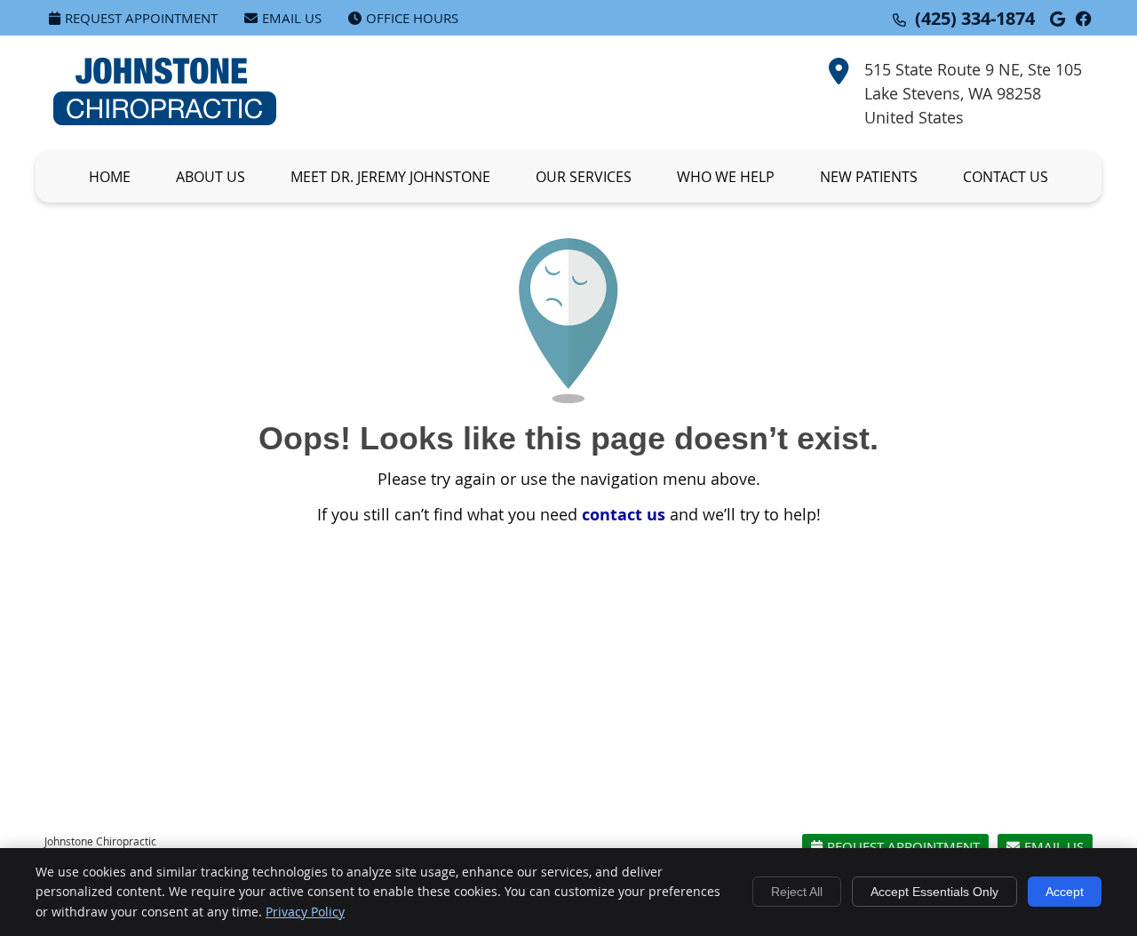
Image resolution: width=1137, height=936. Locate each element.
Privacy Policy (305, 911)
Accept (1065, 891)
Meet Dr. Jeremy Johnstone (390, 176)
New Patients (869, 176)
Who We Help (726, 176)
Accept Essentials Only (934, 891)
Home (110, 176)
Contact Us (1005, 176)
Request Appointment (141, 18)
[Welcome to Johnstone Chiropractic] (164, 119)
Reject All (797, 891)
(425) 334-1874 (975, 18)
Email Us (292, 18)
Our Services (584, 176)
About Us (210, 176)
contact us (623, 515)
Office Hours (412, 18)
